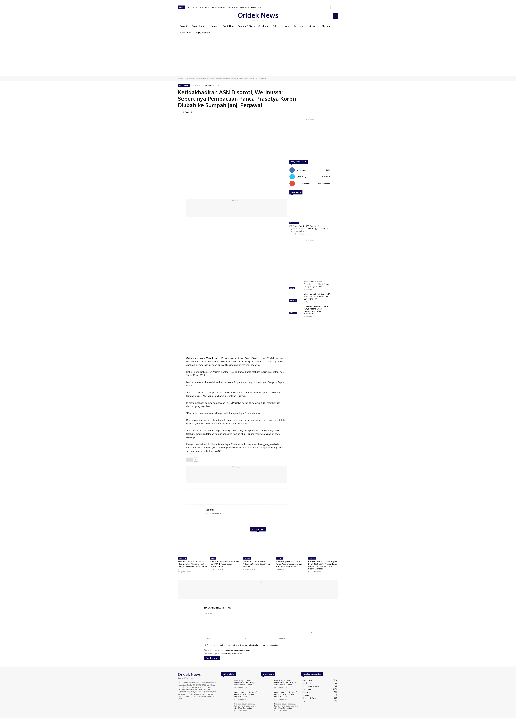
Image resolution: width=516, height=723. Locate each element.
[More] (335, 112)
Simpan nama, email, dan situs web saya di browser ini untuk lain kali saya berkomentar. (242, 645)
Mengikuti (326, 177)
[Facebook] (317, 16)
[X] (325, 16)
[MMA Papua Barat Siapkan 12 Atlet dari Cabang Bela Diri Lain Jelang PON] (295, 298)
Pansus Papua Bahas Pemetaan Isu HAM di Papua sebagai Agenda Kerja (316, 284)
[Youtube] (328, 16)
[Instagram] (321, 16)
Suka (328, 170)
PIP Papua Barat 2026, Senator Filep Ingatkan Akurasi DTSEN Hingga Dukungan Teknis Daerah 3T (225, 7)
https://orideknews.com (213, 513)
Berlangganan (324, 183)
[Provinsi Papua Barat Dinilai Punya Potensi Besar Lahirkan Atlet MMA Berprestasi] (295, 310)
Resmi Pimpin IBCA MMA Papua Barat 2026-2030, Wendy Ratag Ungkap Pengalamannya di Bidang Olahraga (322, 565)
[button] (335, 16)
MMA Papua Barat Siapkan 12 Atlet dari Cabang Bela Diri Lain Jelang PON (317, 296)
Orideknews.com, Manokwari (202, 358)
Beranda (180, 79)
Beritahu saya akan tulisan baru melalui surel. (224, 654)
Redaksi (188, 112)
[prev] (332, 7)
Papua (292, 288)
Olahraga (293, 300)
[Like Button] (189, 460)
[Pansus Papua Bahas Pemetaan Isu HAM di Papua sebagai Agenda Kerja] (295, 285)
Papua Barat (190, 79)
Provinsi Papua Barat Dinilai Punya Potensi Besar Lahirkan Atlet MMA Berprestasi (316, 310)
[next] (336, 7)
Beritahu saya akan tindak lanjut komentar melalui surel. (228, 650)
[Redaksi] (180, 112)
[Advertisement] (258, 56)
